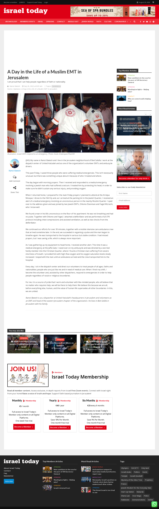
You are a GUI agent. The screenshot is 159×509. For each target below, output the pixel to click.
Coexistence (56, 86)
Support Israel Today (34, 2)
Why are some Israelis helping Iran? (139, 100)
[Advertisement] (79, 51)
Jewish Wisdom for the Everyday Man (136, 488)
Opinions (17, 89)
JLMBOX (22, 2)
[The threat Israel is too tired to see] (86, 489)
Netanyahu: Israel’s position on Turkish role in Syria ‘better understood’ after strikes (134, 128)
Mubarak (140, 492)
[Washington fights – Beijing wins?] (121, 89)
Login (46, 2)
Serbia (150, 500)
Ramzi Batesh (15, 86)
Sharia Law (125, 496)
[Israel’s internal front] (47, 487)
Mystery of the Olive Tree (131, 480)
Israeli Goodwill (136, 476)
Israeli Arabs (126, 472)
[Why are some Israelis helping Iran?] (121, 98)
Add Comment (14, 181)
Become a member (10, 2)
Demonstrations (138, 500)
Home (9, 89)
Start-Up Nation (127, 492)
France (124, 484)
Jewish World (97, 467)
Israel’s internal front (62, 488)
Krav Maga (136, 496)
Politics (137, 472)
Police (146, 496)
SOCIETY (135, 468)
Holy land (145, 468)
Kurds (144, 472)
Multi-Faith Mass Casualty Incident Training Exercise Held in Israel (24, 344)
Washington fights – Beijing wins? (138, 90)
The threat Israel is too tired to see (103, 491)
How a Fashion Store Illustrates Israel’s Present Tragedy (96, 344)
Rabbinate (125, 500)
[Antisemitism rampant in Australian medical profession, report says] (86, 469)
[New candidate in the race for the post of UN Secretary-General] (121, 78)
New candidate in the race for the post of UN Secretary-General (139, 80)
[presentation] (145, 114)
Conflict (131, 96)
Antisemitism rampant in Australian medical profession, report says (104, 471)
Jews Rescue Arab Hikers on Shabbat (62, 344)
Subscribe (9, 481)
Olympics (125, 468)
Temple (124, 476)
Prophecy (149, 480)
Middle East (134, 123)
